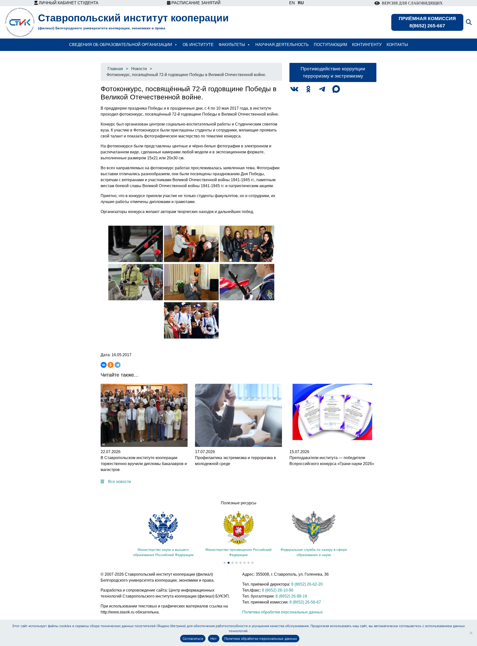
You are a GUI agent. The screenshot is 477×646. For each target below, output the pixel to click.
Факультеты (232, 45)
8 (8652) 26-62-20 (307, 584)
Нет (213, 639)
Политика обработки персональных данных (282, 612)
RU (301, 3)
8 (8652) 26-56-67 (305, 602)
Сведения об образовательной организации (120, 45)
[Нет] (470, 632)
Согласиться (193, 639)
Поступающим (330, 45)
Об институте (198, 45)
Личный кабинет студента (68, 3)
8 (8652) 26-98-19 (291, 596)
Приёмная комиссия (427, 22)
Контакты (397, 45)
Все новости (119, 481)
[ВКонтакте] (104, 365)
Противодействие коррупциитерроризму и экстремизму (333, 72)
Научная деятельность (282, 45)
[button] (225, 563)
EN (292, 3)
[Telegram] (117, 365)
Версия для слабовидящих (411, 3)
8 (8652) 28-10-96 (277, 590)
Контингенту (367, 45)
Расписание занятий (195, 3)
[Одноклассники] (111, 365)
